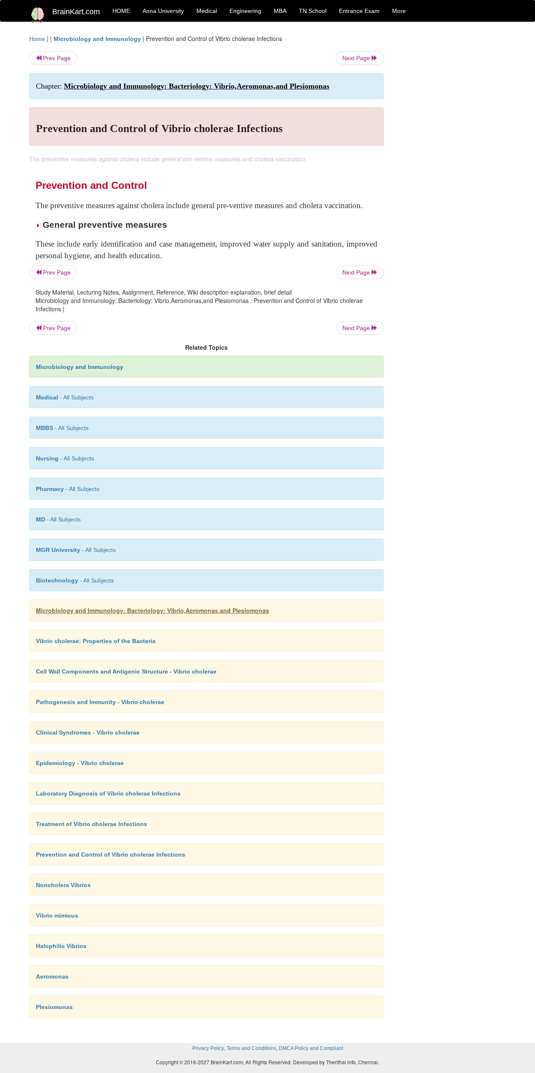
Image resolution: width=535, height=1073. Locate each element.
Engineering (245, 11)
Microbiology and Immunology (97, 39)
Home (37, 39)
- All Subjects (65, 397)
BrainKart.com (76, 12)
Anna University (163, 11)
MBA (280, 11)
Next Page (357, 58)
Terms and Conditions (251, 1048)
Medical (206, 11)
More (399, 11)
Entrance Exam (359, 11)
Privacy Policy (208, 1048)
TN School (312, 11)
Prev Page (56, 58)
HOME (121, 11)
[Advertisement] (451, 159)
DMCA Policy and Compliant (311, 1048)
